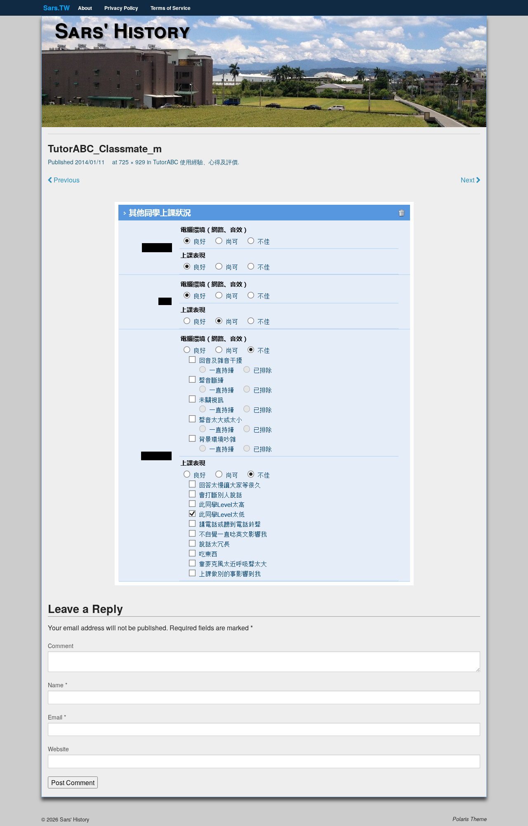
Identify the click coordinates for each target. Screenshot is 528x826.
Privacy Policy (121, 8)
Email (57, 717)
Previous (66, 180)
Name (57, 685)
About (85, 8)
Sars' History (122, 30)
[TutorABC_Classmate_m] (264, 393)
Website (58, 749)
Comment (60, 645)
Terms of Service (171, 8)
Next (468, 180)
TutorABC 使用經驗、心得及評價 (195, 162)
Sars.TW (56, 7)
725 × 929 (132, 162)
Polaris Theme (470, 819)
